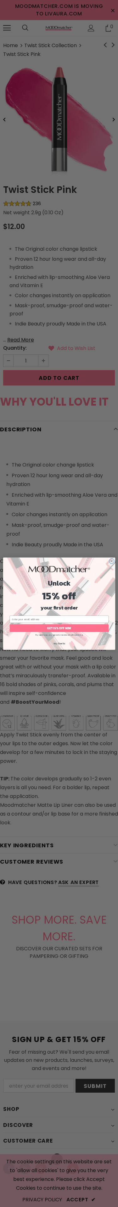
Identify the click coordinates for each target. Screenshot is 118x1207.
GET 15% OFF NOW (59, 628)
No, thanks (59, 643)
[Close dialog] (111, 561)
